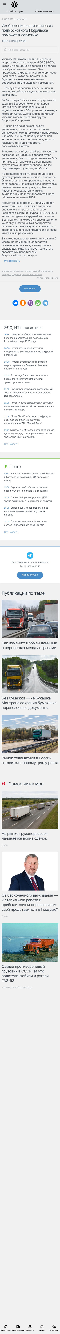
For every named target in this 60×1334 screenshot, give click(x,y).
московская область (32, 274)
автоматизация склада (13, 271)
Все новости (11, 443)
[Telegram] (45, 303)
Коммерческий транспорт (17, 987)
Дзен (5, 845)
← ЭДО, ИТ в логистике (14, 19)
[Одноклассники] (23, 303)
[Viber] (30, 303)
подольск (16, 274)
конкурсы (6, 274)
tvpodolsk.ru (12, 260)
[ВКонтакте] (15, 303)
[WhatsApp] (38, 303)
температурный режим (36, 271)
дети (50, 271)
